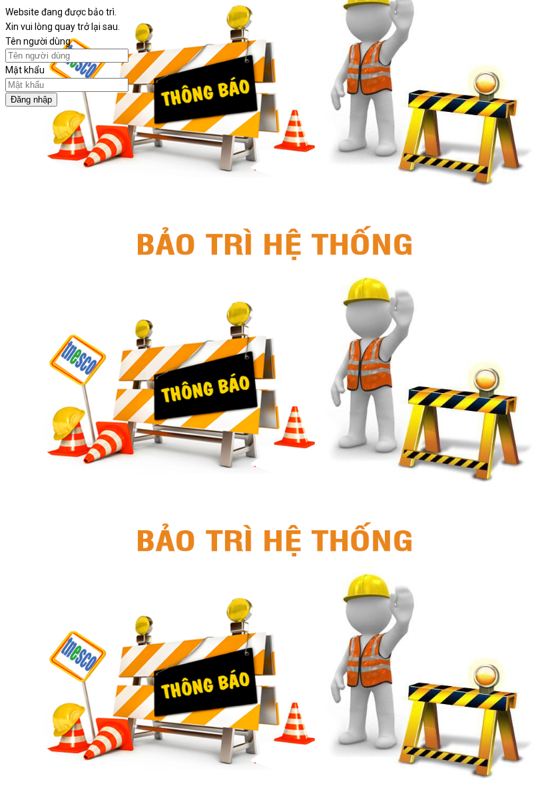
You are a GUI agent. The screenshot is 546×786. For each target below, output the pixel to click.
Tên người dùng (38, 41)
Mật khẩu (25, 70)
